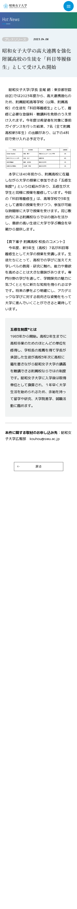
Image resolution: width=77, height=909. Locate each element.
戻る (39, 466)
